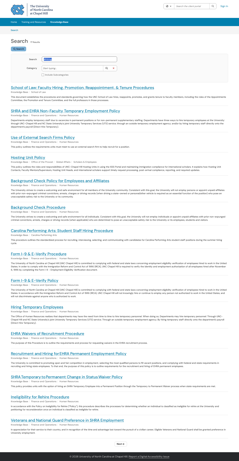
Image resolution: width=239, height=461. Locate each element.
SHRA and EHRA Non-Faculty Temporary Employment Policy (65, 110)
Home (14, 22)
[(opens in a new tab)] (32, 9)
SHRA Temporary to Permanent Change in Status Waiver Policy (67, 376)
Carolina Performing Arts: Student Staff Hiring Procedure (62, 230)
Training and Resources (33, 22)
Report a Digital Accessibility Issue (149, 456)
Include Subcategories (56, 74)
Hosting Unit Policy (28, 157)
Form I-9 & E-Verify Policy (34, 280)
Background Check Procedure (38, 207)
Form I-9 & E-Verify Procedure (38, 253)
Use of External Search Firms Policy (43, 137)
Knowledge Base (59, 22)
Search (15, 30)
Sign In (224, 6)
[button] (106, 68)
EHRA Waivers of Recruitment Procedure (47, 333)
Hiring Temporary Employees (37, 307)
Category (32, 68)
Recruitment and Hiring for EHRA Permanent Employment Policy (68, 353)
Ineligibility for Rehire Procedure (40, 396)
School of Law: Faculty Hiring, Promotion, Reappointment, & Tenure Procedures (82, 87)
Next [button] (119, 443)
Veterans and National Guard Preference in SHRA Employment (67, 420)
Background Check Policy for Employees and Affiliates (60, 180)
